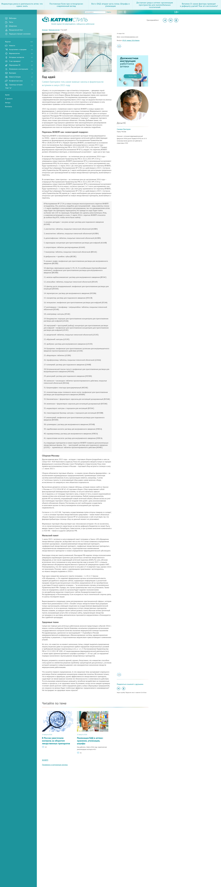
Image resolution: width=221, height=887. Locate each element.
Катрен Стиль (46, 25)
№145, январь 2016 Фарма (130, 40)
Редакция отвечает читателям (20, 34)
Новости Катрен (21, 77)
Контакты (8, 106)
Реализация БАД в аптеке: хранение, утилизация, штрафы (90, 739)
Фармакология (21, 53)
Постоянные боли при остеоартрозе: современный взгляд (66, 4)
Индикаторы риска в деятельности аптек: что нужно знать (22, 4)
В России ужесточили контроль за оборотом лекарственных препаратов (56, 739)
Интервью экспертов (21, 57)
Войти (120, 12)
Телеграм (165, 20)
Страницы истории (21, 85)
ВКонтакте (171, 20)
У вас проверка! (21, 61)
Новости (21, 46)
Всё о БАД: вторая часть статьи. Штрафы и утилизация (110, 4)
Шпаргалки (13, 26)
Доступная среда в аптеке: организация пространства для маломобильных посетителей (154, 5)
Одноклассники (176, 20)
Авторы (7, 103)
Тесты (11, 22)
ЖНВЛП (45, 760)
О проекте (8, 99)
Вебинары (12, 18)
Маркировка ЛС (21, 65)
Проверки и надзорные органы (55, 764)
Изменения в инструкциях (21, 69)
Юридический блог (16, 30)
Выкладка (21, 73)
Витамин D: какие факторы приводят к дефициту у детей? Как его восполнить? (199, 4)
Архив (7, 95)
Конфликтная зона (21, 81)
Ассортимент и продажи (21, 49)
